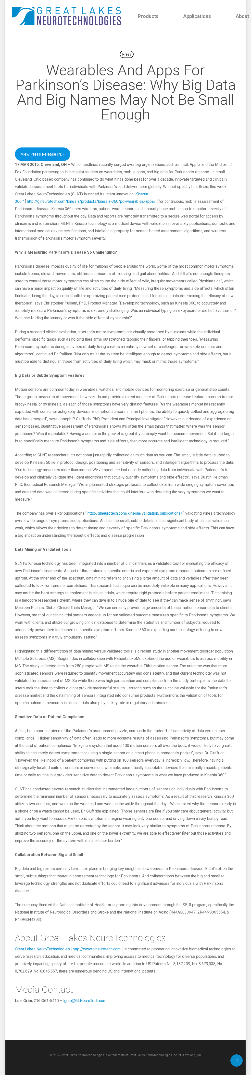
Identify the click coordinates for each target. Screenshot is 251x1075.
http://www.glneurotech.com (97, 949)
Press (126, 54)
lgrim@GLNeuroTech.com (84, 1000)
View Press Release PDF (43, 154)
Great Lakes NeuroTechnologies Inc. (153, 1055)
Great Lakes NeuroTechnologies (42, 949)
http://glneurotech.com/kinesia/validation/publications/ (135, 513)
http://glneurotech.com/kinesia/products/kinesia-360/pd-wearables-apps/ (91, 201)
